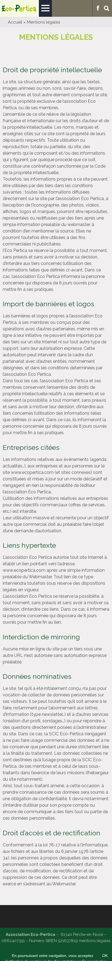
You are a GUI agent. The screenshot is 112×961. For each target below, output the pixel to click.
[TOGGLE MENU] (45, 8)
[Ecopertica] (19, 8)
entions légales (96, 940)
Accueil (15, 22)
